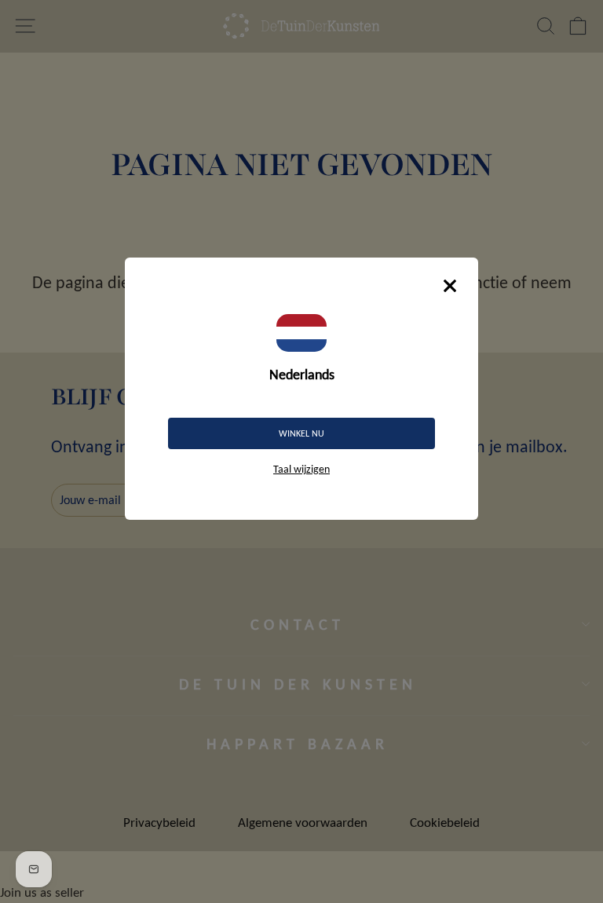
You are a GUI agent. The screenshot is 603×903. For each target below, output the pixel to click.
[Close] (450, 286)
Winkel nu (301, 433)
